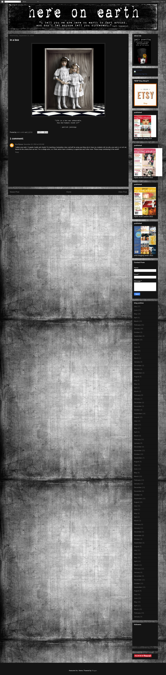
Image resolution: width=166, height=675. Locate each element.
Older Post (122, 192)
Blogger (94, 670)
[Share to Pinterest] (47, 132)
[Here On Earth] (135, 72)
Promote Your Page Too (140, 74)
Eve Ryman (19, 144)
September (138, 336)
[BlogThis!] (40, 132)
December (137, 365)
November (137, 406)
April (135, 317)
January (137, 329)
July (135, 306)
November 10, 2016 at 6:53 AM (34, 144)
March (136, 321)
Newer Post (14, 192)
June (136, 310)
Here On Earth (138, 70)
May (135, 314)
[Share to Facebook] (45, 132)
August (136, 340)
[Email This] (38, 132)
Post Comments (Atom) (73, 199)
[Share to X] (42, 132)
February (137, 325)
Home (68, 192)
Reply (17, 152)
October (137, 332)
